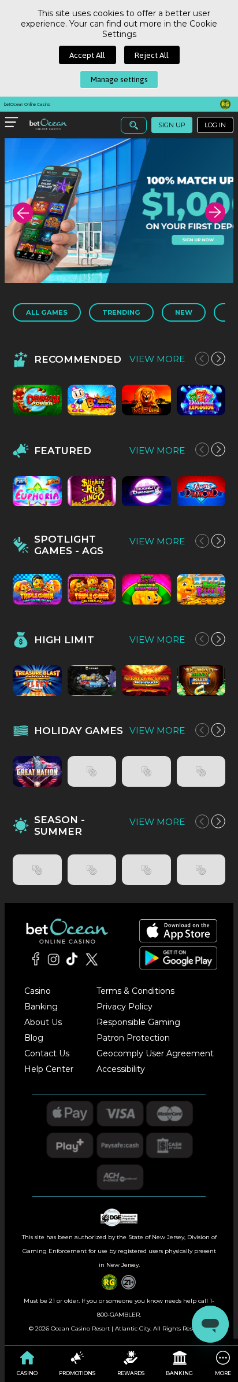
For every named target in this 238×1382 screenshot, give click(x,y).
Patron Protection (133, 1038)
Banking (41, 1006)
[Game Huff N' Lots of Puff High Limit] (92, 680)
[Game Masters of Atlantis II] (146, 869)
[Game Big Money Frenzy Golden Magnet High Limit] (201, 680)
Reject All (152, 55)
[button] (23, 212)
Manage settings (119, 79)
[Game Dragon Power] (37, 400)
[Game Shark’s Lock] (37, 869)
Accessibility (120, 1069)
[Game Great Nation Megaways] (37, 771)
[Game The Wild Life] (146, 400)
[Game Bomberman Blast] (92, 400)
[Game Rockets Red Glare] (146, 771)
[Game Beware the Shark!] (201, 869)
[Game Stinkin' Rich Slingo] (92, 491)
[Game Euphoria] (37, 491)
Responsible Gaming (138, 1022)
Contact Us (46, 1053)
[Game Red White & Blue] (92, 771)
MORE (223, 1373)
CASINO (27, 1373)
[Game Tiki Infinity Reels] (92, 869)
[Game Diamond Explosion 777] (201, 400)
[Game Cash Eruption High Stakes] (146, 680)
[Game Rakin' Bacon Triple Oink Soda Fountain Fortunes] (37, 589)
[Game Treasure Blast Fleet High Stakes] (37, 680)
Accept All (87, 55)
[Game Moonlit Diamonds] (146, 491)
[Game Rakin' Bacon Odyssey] (201, 589)
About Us (43, 1022)
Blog (33, 1038)
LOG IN (215, 125)
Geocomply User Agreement (155, 1053)
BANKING (179, 1373)
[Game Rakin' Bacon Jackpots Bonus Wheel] (146, 589)
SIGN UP (171, 125)
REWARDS (130, 1373)
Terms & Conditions (135, 991)
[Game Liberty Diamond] (201, 491)
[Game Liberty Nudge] (201, 771)
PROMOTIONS (77, 1373)
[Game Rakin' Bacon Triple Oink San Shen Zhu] (92, 589)
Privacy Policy (124, 1006)
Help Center (48, 1069)
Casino (37, 991)
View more (157, 358)
